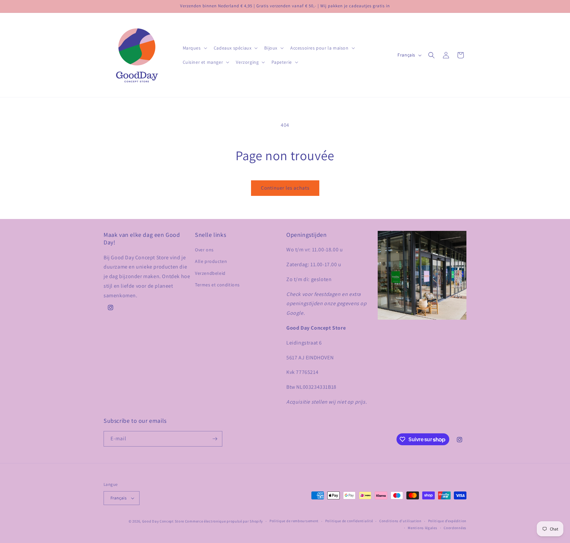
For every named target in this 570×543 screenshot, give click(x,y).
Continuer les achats (285, 188)
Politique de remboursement (294, 521)
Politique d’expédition (447, 521)
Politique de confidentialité (349, 521)
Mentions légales (422, 527)
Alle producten (211, 261)
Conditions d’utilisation (400, 521)
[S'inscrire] (214, 439)
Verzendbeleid (210, 273)
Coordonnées (455, 527)
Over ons (204, 250)
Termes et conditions (217, 285)
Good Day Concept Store (163, 521)
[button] (194, 48)
